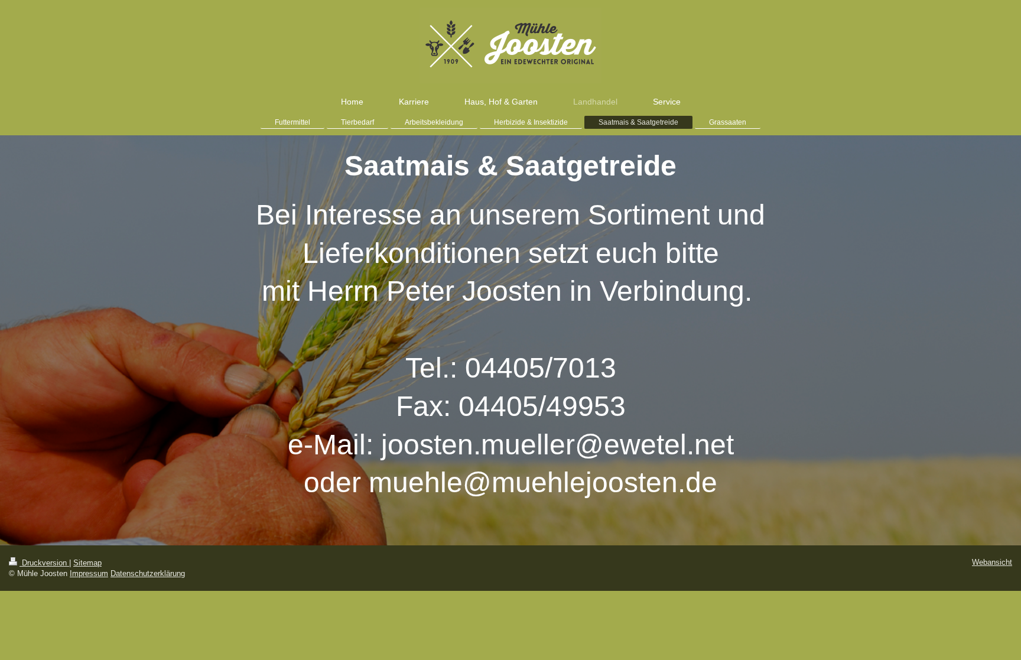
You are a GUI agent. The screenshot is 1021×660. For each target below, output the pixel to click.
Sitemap (87, 562)
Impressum (89, 573)
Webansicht (992, 562)
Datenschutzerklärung (147, 573)
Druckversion (44, 562)
